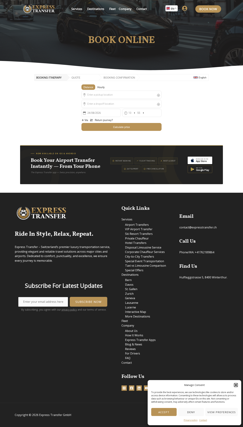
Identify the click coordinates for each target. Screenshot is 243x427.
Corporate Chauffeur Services (145, 252)
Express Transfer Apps (140, 340)
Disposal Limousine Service (143, 247)
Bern (128, 280)
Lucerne (130, 307)
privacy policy (69, 309)
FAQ (127, 358)
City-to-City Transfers (139, 256)
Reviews (130, 349)
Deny (191, 412)
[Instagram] (124, 388)
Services (76, 9)
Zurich (129, 294)
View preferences (221, 412)
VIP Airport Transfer (138, 229)
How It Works (134, 335)
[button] (236, 385)
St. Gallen (131, 289)
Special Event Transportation (144, 261)
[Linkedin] (139, 388)
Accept (163, 412)
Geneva (130, 298)
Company (125, 9)
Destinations (95, 9)
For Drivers (132, 353)
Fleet (112, 9)
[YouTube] (146, 388)
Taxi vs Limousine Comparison (145, 266)
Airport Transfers (137, 225)
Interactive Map (135, 312)
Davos (129, 285)
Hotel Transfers (135, 243)
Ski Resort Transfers (139, 234)
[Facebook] (131, 388)
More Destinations (137, 316)
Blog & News (133, 344)
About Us (131, 331)
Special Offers (134, 270)
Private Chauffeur (137, 238)
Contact (203, 420)
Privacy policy (190, 420)
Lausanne (131, 303)
